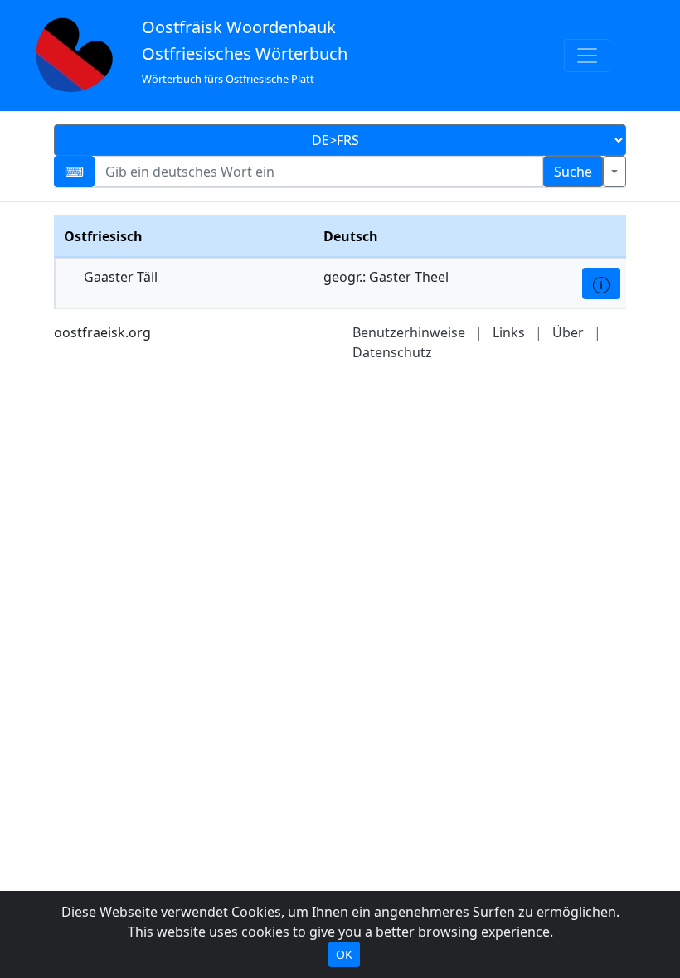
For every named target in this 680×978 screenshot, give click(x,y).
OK (344, 954)
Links (509, 332)
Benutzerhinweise (408, 332)
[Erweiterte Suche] (614, 171)
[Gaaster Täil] (601, 283)
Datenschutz (392, 352)
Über (568, 332)
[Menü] (587, 55)
